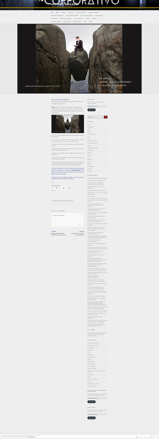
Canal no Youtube (67, 21)
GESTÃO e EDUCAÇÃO (65, 4)
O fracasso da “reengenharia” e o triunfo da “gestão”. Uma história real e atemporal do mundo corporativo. (95, 229)
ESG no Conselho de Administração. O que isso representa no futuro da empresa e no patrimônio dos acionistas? (97, 292)
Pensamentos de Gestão (56, 21)
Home (52, 12)
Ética (88, 124)
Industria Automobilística (92, 143)
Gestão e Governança (91, 368)
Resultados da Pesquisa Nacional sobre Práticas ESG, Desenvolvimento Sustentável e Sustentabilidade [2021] (96, 265)
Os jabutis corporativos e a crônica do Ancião (96, 180)
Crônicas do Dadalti (99, 15)
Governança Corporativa (92, 140)
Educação (88, 18)
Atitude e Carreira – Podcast (93, 345)
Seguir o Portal (91, 109)
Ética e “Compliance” (79, 18)
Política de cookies (31, 436)
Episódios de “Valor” (77, 21)
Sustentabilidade (90, 166)
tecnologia (89, 168)
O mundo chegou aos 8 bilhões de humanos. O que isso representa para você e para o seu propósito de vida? (97, 200)
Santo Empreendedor (91, 386)
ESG (88, 136)
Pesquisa (89, 161)
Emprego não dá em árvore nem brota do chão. (96, 190)
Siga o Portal (91, 99)
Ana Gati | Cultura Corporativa (66, 18)
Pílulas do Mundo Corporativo (57, 15)
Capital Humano (90, 127)
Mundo (88, 157)
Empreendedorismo (91, 134)
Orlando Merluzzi (64, 99)
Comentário (79, 224)
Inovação (89, 145)
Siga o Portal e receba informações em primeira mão (96, 391)
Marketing (89, 152)
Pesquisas (94, 18)
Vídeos (85, 21)
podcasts (89, 164)
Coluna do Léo (71, 12)
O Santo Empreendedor (81, 12)
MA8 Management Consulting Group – (95, 332)
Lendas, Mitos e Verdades (93, 12)
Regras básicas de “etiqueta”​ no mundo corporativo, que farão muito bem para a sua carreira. (95, 205)
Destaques (63, 12)
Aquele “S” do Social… (91, 196)
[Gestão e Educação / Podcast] (72, 15)
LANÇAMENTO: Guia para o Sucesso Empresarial (97, 178)
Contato (90, 21)
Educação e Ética (90, 361)
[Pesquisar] (105, 117)
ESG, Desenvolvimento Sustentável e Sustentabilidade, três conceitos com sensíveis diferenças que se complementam (96, 260)
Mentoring (89, 154)
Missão (57, 12)
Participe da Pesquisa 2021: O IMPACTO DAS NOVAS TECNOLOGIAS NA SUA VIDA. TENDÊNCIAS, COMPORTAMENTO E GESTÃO (96, 303)
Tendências (89, 171)
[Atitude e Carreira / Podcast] (86, 15)
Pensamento (70, 200)
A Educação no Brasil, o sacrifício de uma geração (97, 310)
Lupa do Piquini (90, 374)
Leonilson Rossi (90, 150)
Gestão (88, 138)
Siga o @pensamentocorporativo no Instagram (96, 296)
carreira (88, 129)
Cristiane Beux (54, 18)
